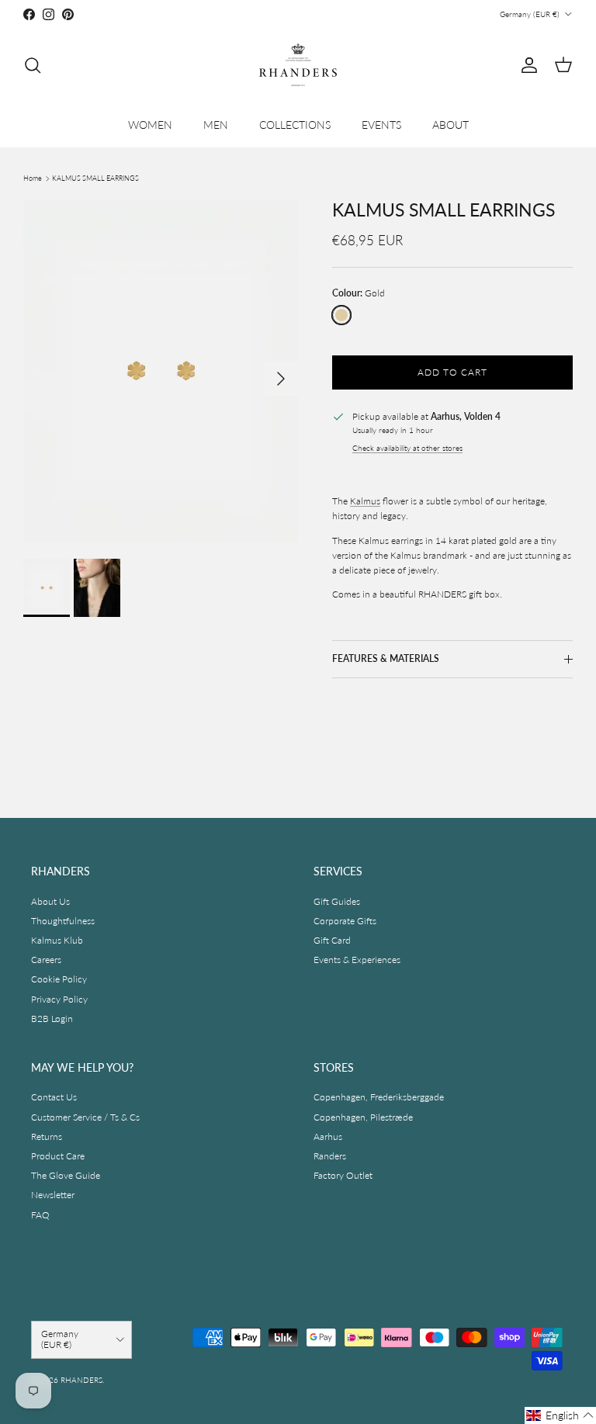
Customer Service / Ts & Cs (85, 1117)
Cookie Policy (59, 979)
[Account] (526, 65)
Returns (46, 1136)
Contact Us (54, 1097)
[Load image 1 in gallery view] (160, 371)
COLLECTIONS (295, 124)
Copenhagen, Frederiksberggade (379, 1097)
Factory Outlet (343, 1175)
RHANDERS (81, 1379)
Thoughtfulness (63, 921)
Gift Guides (337, 901)
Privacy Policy (59, 999)
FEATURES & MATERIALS (385, 658)
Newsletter (52, 1195)
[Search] (32, 65)
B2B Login (52, 1018)
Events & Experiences (357, 959)
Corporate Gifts (345, 921)
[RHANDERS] (298, 64)
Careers (46, 959)
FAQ (40, 1215)
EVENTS (381, 124)
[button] (560, 1415)
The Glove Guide (65, 1175)
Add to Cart (452, 372)
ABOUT (450, 124)
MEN (215, 124)
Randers (330, 1156)
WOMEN (150, 124)
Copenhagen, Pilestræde (363, 1117)
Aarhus (328, 1136)
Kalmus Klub (57, 940)
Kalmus (365, 501)
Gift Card (332, 940)
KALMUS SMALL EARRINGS (95, 178)
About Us (50, 901)
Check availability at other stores (407, 448)
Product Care (58, 1156)
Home (32, 178)
